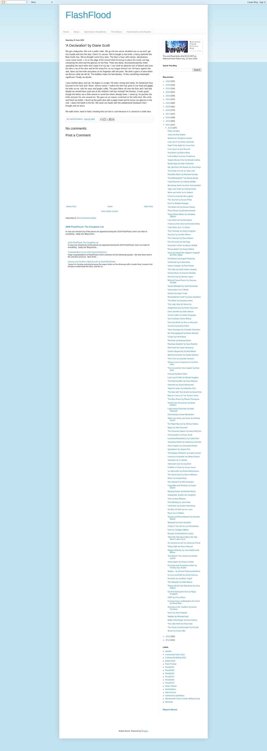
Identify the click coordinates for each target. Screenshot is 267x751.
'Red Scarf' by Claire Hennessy (180, 348)
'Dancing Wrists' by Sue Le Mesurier (182, 322)
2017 (168, 114)
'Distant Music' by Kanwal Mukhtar (181, 273)
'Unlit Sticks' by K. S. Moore (178, 227)
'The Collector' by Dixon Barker (180, 238)
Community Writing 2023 (175, 658)
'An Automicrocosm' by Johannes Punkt (183, 543)
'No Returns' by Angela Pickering (181, 259)
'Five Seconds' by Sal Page (178, 242)
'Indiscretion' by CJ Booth (178, 290)
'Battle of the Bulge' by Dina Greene (182, 620)
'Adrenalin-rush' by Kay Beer (179, 464)
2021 (168, 99)
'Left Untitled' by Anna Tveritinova (181, 156)
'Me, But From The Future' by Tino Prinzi (184, 167)
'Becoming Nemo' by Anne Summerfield (184, 185)
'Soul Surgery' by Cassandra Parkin (182, 446)
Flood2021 (169, 667)
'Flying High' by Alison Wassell (180, 546)
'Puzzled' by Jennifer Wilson (179, 235)
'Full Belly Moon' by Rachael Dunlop (182, 174)
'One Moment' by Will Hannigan (180, 482)
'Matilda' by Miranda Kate (178, 616)
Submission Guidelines (95, 31)
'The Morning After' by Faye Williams (182, 381)
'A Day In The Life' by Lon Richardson (183, 526)
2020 (168, 103)
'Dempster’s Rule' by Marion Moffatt (182, 245)
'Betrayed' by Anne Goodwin (179, 522)
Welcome (169, 702)
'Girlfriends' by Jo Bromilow (178, 262)
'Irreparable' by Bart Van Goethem (181, 495)
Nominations (170, 689)
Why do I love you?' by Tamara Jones (183, 396)
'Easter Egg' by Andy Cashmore (180, 164)
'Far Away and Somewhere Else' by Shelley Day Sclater (182, 566)
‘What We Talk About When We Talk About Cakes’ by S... (182, 538)
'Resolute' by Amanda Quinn (179, 340)
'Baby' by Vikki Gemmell (177, 428)
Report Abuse (170, 709)
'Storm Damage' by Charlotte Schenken (183, 330)
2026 (168, 81)
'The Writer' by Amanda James (180, 301)
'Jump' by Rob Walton (176, 135)
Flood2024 (169, 677)
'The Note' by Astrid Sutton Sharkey (182, 269)
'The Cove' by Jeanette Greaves (180, 359)
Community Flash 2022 (175, 654)
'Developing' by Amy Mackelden (180, 414)
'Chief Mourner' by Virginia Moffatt (181, 182)
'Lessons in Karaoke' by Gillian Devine (183, 457)
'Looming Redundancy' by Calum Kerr (183, 438)
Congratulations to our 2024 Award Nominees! (87, 252)
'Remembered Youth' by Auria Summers (184, 297)
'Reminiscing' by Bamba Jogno (180, 277)
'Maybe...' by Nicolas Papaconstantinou (183, 571)
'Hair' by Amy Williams (176, 499)
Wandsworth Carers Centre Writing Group (182, 699)
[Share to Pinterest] (113, 119)
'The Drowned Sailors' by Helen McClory (184, 431)
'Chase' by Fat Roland (176, 337)
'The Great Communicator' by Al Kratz (183, 627)
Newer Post (71, 206)
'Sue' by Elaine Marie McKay (179, 319)
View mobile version (109, 211)
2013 (168, 636)
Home (66, 31)
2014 (168, 125)
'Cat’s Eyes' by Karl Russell (178, 149)
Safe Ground (170, 692)
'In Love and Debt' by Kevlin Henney (182, 575)
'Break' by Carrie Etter (176, 631)
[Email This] (101, 119)
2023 (168, 92)
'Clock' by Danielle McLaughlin (180, 196)
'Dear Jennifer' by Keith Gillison (180, 311)
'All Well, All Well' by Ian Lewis (180, 509)
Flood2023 (169, 673)
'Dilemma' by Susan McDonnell (180, 385)
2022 (168, 96)
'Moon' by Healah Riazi (177, 478)
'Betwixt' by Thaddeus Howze (179, 138)
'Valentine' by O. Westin (177, 460)
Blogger (145, 731)
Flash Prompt (170, 664)
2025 (168, 85)
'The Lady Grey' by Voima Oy (179, 304)
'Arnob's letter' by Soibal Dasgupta (181, 315)
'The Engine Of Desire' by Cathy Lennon (184, 453)
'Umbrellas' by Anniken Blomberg (181, 506)
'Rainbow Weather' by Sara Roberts (182, 344)
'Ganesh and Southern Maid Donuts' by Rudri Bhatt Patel (91, 262)
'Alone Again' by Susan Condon (180, 562)
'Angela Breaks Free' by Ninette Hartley (183, 160)
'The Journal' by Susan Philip (179, 200)
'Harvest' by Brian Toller (177, 374)
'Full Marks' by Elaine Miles (178, 153)
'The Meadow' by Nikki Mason (179, 582)
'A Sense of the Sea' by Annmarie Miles (183, 224)
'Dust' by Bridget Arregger (178, 203)
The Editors (116, 31)
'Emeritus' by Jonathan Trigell (179, 578)
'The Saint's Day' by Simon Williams (182, 475)
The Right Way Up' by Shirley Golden (183, 424)
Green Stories (171, 686)
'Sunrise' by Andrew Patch (178, 326)
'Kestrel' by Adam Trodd (177, 293)
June (170, 128)
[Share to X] (107, 119)
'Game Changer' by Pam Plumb (180, 266)
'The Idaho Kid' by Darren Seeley (181, 207)
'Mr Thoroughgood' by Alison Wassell (182, 333)
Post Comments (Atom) (86, 218)
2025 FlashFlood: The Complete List (83, 242)
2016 (168, 117)
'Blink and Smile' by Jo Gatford (180, 192)
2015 (168, 121)
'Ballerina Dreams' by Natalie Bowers (183, 355)
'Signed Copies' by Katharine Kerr (181, 388)
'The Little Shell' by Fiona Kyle (180, 624)
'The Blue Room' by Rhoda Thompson (183, 399)
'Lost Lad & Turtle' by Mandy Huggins (183, 377)
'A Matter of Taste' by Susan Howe (181, 467)
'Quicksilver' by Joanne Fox (178, 449)
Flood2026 (169, 683)
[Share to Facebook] (110, 119)
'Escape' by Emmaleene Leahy (180, 533)
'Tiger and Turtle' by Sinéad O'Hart (181, 189)
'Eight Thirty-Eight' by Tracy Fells (181, 145)
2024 (168, 88)
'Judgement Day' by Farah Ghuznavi (182, 308)
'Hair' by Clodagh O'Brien (178, 530)
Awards (168, 651)
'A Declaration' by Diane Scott (179, 435)
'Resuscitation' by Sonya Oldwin (180, 249)
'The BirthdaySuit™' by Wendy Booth (182, 178)
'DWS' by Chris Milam (176, 597)
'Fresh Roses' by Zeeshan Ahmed (181, 211)
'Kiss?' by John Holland (177, 613)
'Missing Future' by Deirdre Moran (181, 491)
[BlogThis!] (104, 119)
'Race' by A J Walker (175, 513)
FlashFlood (88, 15)
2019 (168, 107)
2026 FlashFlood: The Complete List (85, 227)
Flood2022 (169, 670)
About (76, 31)
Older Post (148, 206)
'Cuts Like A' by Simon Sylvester (180, 142)
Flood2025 (169, 680)
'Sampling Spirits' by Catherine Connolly (184, 442)
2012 (168, 640)
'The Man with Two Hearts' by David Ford (184, 392)
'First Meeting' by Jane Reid (179, 502)
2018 (168, 110)
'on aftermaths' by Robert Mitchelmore (183, 471)
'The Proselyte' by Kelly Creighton (181, 231)
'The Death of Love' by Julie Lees (181, 171)
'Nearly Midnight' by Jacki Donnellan (182, 286)
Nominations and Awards (139, 31)
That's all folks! (173, 131)
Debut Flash (170, 661)
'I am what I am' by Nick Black (179, 220)
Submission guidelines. (175, 696)
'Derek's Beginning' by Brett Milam (181, 351)
